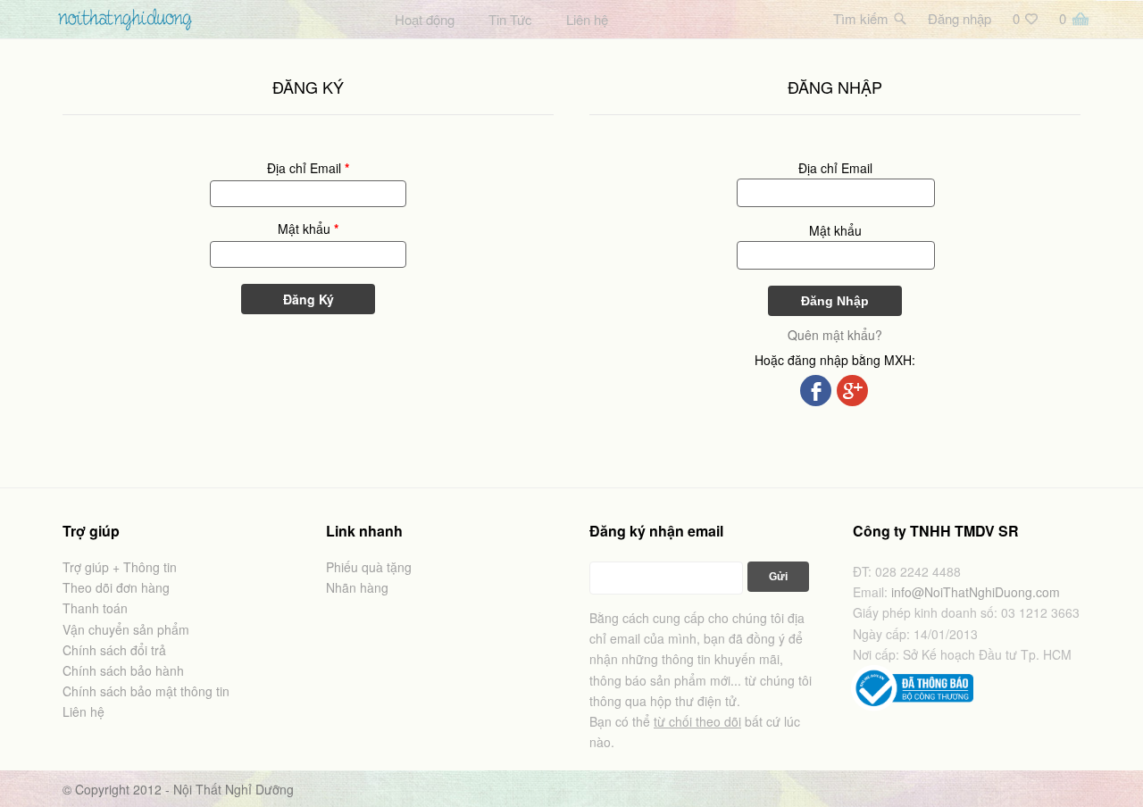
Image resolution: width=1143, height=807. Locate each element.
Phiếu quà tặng (369, 567)
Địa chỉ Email (308, 168)
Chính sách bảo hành (123, 670)
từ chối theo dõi (697, 721)
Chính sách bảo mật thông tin (146, 691)
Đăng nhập (959, 18)
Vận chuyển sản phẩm (126, 629)
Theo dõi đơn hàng (116, 587)
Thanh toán (95, 608)
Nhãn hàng (357, 587)
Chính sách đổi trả (114, 650)
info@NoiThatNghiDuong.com (975, 592)
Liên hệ (587, 19)
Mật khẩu (308, 228)
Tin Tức (510, 19)
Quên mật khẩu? (835, 335)
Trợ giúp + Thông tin (120, 567)
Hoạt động (425, 19)
